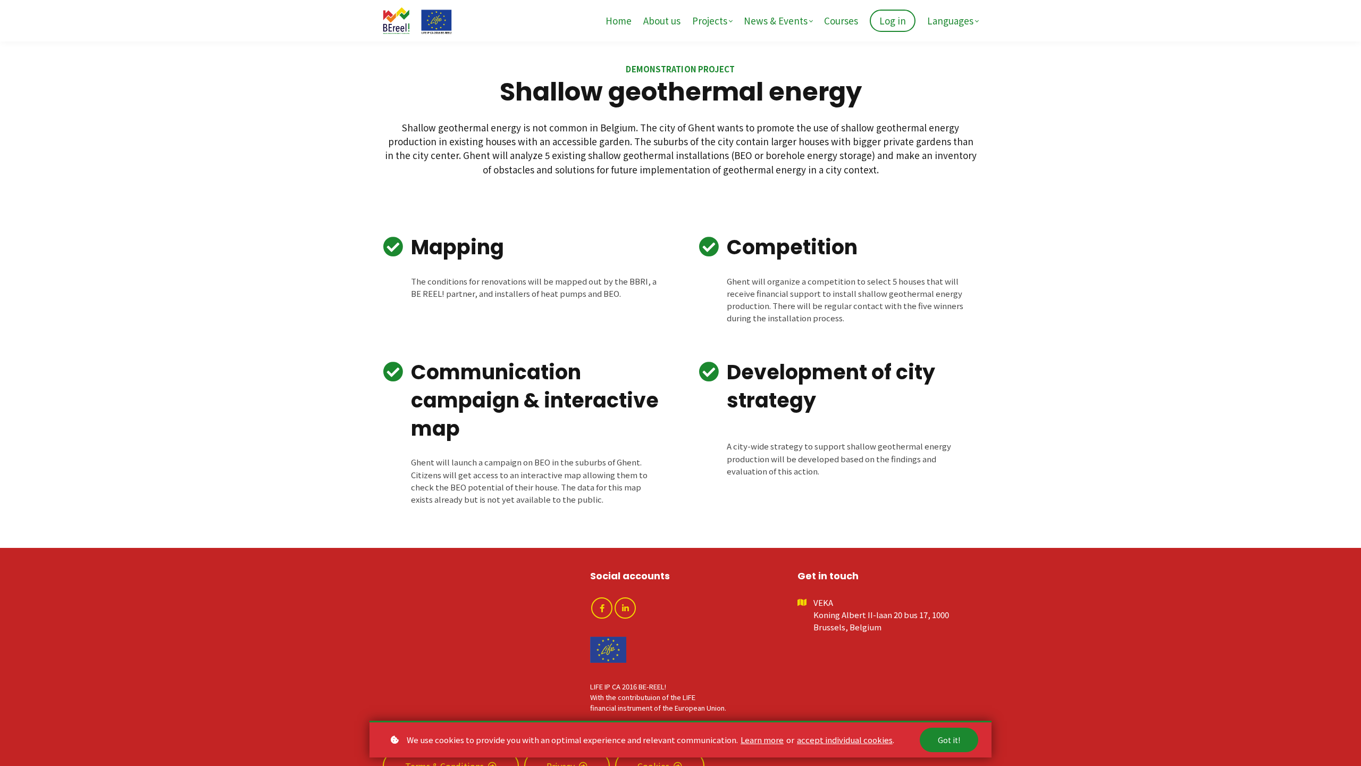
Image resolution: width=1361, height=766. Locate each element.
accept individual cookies (845, 739)
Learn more (762, 739)
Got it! (949, 740)
